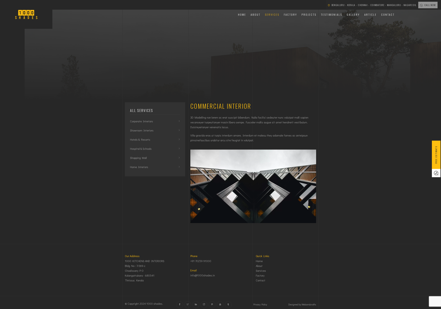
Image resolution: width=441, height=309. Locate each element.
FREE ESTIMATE (436, 155)
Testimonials (331, 14)
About (255, 14)
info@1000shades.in (202, 275)
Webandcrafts (309, 304)
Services (272, 14)
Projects (309, 14)
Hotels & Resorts (140, 139)
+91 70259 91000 (200, 261)
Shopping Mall (138, 158)
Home (242, 14)
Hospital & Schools (141, 148)
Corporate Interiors (141, 121)
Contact (388, 14)
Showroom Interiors (141, 130)
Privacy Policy (260, 304)
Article (370, 14)
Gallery (353, 14)
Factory (290, 14)
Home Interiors (139, 167)
